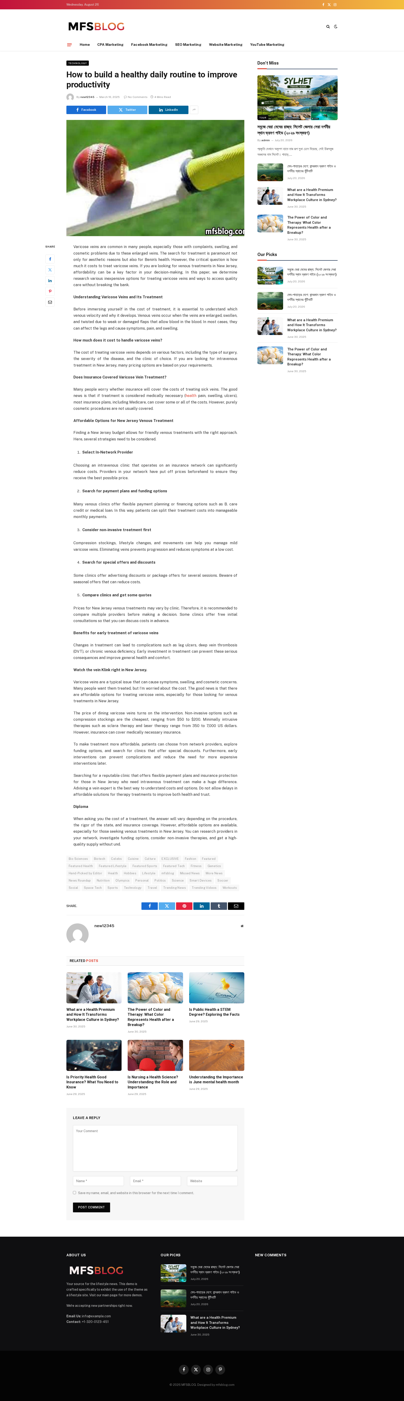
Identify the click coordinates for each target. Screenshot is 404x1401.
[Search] (328, 26)
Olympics (122, 880)
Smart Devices (201, 880)
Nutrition (103, 880)
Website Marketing (226, 45)
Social (73, 888)
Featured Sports (145, 866)
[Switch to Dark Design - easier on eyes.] (335, 26)
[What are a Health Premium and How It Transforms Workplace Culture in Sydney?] (94, 987)
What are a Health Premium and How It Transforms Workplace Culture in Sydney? (92, 1014)
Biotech (99, 859)
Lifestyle (149, 873)
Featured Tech (174, 866)
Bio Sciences (78, 859)
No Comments (138, 97)
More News (214, 873)
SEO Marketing (188, 45)
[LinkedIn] (50, 280)
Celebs (116, 859)
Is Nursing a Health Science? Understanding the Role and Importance (153, 1082)
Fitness (196, 866)
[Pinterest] (50, 291)
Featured (209, 859)
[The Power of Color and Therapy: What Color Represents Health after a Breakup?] (155, 987)
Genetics (214, 866)
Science (178, 880)
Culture (150, 859)
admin (265, 140)
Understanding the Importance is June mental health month (216, 1079)
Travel (152, 888)
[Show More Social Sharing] (194, 110)
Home (85, 45)
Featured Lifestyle (113, 866)
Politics (160, 880)
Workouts (230, 888)
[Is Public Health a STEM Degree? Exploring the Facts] (216, 987)
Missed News (190, 873)
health (190, 395)
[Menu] (69, 45)
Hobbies (130, 873)
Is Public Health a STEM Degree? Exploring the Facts (214, 1012)
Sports (113, 888)
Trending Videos (204, 888)
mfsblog (168, 873)
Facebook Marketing (149, 45)
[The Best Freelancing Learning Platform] (96, 26)
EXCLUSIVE (170, 859)
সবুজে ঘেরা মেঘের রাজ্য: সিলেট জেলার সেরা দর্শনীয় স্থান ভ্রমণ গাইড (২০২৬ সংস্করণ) (293, 130)
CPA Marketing (110, 45)
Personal (142, 880)
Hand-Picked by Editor (85, 873)
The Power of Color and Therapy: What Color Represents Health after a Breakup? (151, 1017)
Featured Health (81, 866)
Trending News (174, 888)
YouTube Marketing (267, 45)
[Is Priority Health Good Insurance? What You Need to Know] (94, 1055)
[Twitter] (50, 269)
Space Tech (93, 888)
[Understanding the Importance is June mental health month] (216, 1055)
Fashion (190, 859)
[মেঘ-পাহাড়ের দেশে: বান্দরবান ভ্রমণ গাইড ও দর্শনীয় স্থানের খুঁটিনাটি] (270, 172)
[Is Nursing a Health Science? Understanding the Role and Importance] (155, 1055)
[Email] (50, 302)
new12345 (87, 97)
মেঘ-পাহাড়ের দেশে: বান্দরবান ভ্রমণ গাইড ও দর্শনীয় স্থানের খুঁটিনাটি (311, 168)
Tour (263, 117)
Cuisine (133, 859)
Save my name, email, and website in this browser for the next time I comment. (136, 1193)
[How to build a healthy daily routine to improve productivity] (155, 178)
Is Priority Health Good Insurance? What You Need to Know (92, 1082)
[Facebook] (50, 259)
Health (113, 873)
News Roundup (80, 880)
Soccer (222, 880)
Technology (77, 63)
